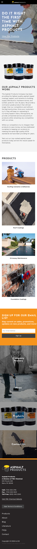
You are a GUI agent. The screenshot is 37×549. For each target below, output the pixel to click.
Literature (6, 526)
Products (6, 514)
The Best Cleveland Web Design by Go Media (13, 543)
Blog (4, 522)
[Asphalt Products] (18, 2)
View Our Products (10, 36)
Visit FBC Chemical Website (12, 499)
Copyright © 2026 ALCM (11, 541)
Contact (5, 534)
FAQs (4, 530)
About (4, 518)
